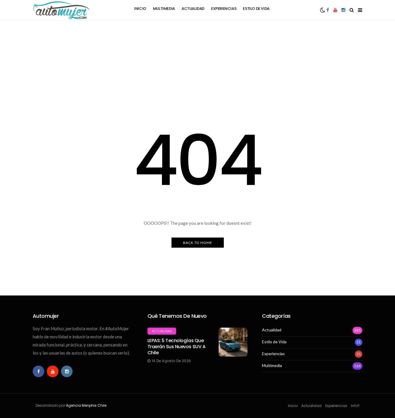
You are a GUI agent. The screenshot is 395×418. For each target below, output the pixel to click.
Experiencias (223, 8)
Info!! (355, 405)
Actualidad (193, 8)
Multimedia (164, 8)
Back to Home (197, 242)
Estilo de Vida (256, 8)
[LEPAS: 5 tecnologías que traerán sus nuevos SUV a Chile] (233, 342)
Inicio (140, 8)
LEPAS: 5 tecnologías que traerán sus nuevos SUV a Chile (176, 346)
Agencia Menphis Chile (86, 405)
